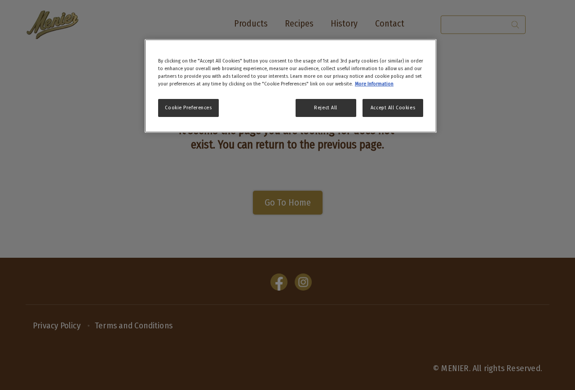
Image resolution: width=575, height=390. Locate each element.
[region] (291, 86)
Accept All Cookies (393, 107)
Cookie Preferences (188, 107)
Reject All (325, 107)
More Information (374, 84)
